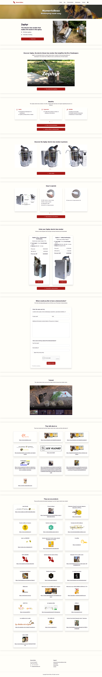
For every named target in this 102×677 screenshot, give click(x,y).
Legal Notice (55, 663)
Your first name (36, 343)
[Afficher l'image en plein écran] (26, 156)
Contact (83, 2)
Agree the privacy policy (39, 352)
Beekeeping (77, 2)
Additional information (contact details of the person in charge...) (46, 321)
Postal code (35, 316)
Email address (36, 347)
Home (60, 2)
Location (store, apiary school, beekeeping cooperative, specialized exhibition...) (49, 311)
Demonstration (70, 2)
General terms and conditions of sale (59, 662)
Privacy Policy (55, 665)
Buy (64, 2)
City (53, 316)
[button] (49, 121)
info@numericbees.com (36, 666)
